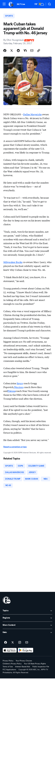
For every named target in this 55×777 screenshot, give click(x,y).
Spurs (20, 383)
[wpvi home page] (7, 600)
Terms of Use (8, 666)
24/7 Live (21, 4)
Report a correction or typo (15, 446)
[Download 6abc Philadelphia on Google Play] (25, 650)
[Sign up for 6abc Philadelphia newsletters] (27, 642)
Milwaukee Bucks (12, 262)
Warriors (18, 387)
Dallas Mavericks (32, 114)
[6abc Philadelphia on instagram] (20, 642)
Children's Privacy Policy (12, 664)
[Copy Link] (38, 50)
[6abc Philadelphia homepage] (11, 4)
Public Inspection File (40, 666)
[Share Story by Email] (31, 50)
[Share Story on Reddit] (18, 50)
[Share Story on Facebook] (4, 50)
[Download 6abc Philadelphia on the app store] (10, 650)
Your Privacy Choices (24, 661)
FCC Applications (9, 669)
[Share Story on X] (11, 50)
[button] (4, 4)
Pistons (11, 390)
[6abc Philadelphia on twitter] (13, 642)
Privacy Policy (8, 661)
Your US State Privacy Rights (35, 664)
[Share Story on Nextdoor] (25, 50)
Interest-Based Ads (22, 666)
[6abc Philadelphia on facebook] (6, 642)
